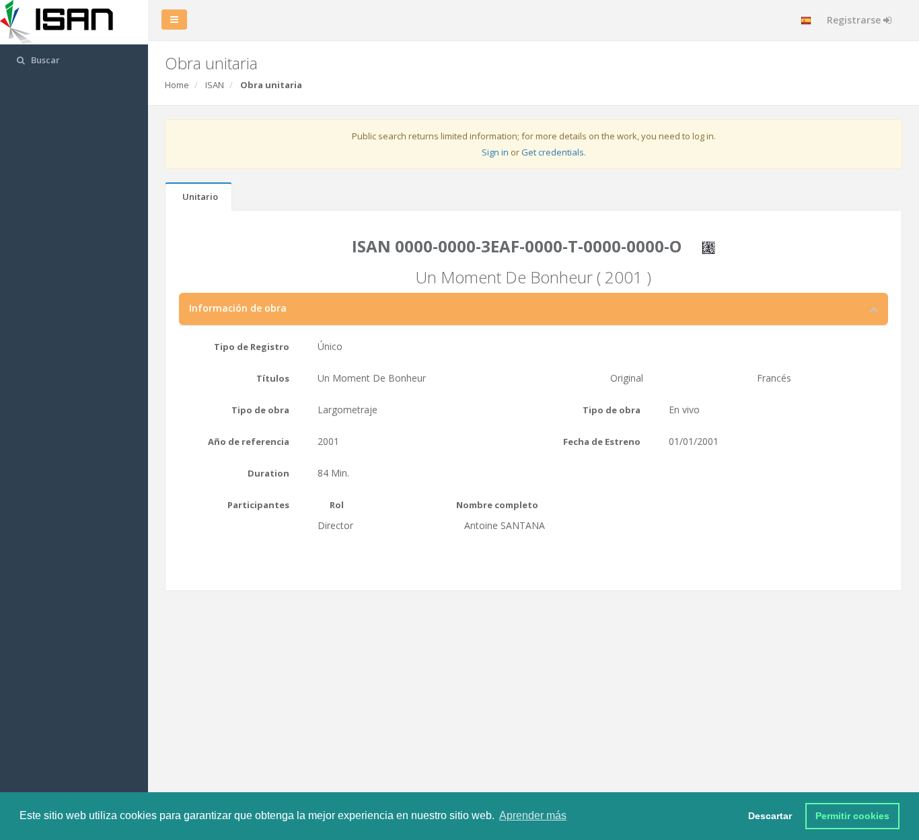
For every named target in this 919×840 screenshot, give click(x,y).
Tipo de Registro (251, 347)
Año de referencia (248, 441)
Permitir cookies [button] (852, 815)
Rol (337, 505)
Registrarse (855, 19)
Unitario (200, 196)
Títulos (272, 378)
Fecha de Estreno (601, 441)
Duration (268, 473)
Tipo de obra (260, 410)
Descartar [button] (770, 815)
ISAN (214, 85)
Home (177, 85)
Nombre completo (497, 505)
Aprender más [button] (532, 815)
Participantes (258, 505)
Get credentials (552, 152)
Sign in (495, 152)
